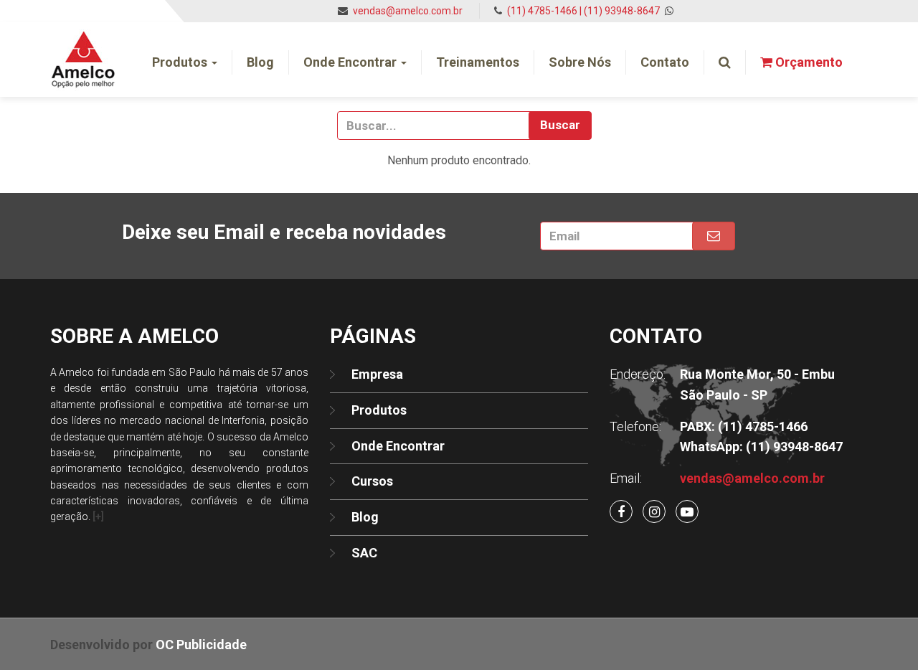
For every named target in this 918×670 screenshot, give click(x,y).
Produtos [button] (181, 62)
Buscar (560, 125)
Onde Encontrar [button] (351, 62)
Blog (260, 62)
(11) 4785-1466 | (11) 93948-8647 (584, 10)
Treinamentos (477, 62)
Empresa (377, 374)
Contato (664, 62)
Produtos (379, 409)
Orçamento (807, 62)
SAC (364, 552)
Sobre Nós (580, 62)
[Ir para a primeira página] (83, 40)
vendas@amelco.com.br (408, 10)
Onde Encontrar (398, 445)
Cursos (372, 481)
